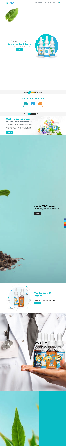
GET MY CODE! (36, 228)
